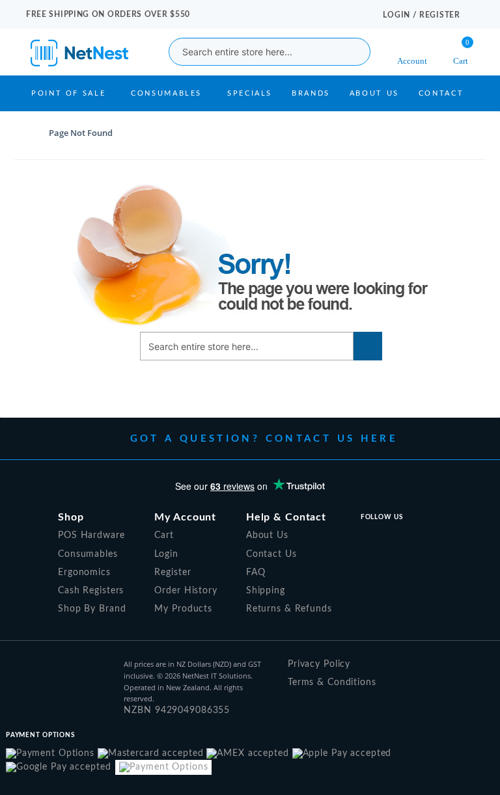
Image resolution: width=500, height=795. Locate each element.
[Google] (423, 540)
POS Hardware (91, 535)
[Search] (368, 346)
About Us (374, 93)
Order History (185, 590)
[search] (349, 52)
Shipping (265, 590)
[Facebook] (366, 540)
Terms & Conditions (332, 682)
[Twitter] (394, 540)
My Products (183, 608)
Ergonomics (84, 572)
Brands (311, 93)
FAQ (256, 572)
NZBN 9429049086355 (177, 710)
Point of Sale (68, 93)
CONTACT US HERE (332, 439)
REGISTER (439, 15)
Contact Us (271, 554)
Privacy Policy (319, 664)
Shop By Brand (92, 608)
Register (172, 572)
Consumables (166, 93)
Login (166, 554)
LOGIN (397, 15)
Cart (164, 535)
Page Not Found (81, 133)
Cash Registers (91, 590)
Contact (441, 93)
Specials (249, 93)
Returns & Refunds (289, 608)
